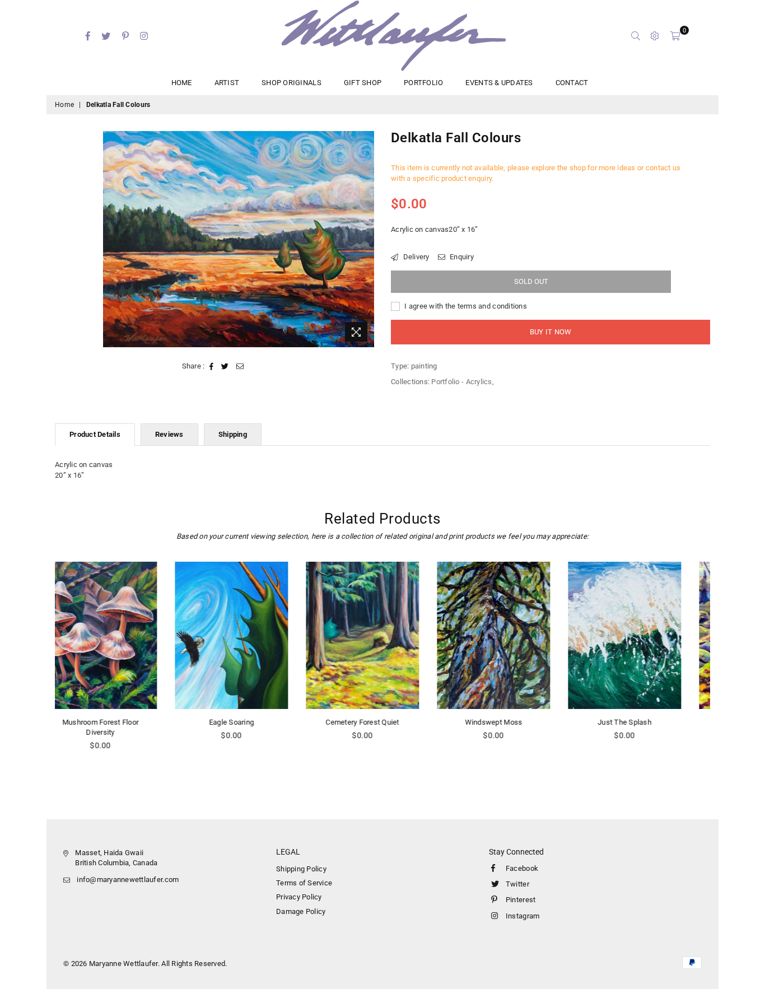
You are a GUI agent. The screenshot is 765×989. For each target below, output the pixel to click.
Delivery (415, 257)
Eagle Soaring (120, 722)
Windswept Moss (383, 722)
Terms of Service (304, 883)
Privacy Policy (299, 897)
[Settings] (654, 35)
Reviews (169, 434)
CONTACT (572, 82)
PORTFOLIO (423, 82)
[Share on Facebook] (211, 366)
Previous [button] (42, 670)
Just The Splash (513, 722)
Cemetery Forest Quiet (251, 722)
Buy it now (551, 332)
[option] (239, 239)
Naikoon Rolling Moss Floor (645, 722)
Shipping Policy (301, 869)
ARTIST (227, 82)
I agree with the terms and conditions (465, 306)
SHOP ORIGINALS (291, 82)
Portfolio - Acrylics (461, 381)
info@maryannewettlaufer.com (128, 879)
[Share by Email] (240, 366)
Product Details (94, 434)
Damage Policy (300, 911)
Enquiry (461, 257)
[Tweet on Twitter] (225, 366)
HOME (181, 82)
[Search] (635, 35)
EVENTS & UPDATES (499, 82)
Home (64, 105)
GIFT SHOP (362, 82)
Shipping (232, 434)
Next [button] (723, 670)
